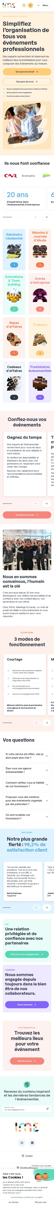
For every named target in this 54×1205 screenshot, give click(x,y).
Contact (29, 1156)
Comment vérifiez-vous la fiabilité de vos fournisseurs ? (25, 784)
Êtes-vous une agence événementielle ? (18, 770)
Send (47, 1108)
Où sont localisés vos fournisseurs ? (18, 816)
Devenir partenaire (29, 1167)
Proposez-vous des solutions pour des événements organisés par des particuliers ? (24, 801)
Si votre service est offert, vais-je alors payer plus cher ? (24, 756)
